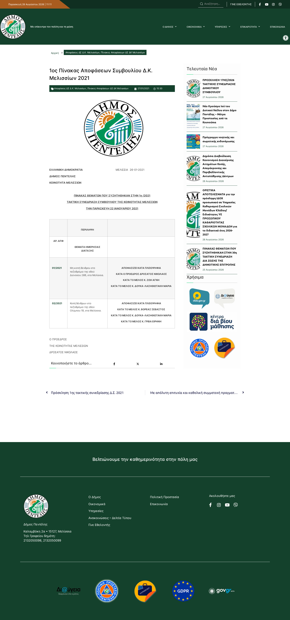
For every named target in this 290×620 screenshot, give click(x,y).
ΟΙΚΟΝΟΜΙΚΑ (194, 26)
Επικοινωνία (159, 504)
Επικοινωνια (277, 26)
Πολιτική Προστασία (164, 497)
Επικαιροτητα (248, 26)
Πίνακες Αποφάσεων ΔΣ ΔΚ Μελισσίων (108, 88)
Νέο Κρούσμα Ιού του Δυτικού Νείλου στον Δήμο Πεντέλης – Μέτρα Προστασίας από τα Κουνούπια (219, 114)
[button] (285, 38)
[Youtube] (266, 4)
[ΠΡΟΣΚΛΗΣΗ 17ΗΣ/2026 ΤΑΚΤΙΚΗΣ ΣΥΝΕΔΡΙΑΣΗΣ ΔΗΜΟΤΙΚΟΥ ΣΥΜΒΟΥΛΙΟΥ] (193, 88)
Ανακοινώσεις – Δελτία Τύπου (109, 518)
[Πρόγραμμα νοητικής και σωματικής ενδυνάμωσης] (193, 141)
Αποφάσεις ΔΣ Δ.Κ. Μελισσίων (70, 88)
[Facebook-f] (259, 4)
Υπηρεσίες (96, 511)
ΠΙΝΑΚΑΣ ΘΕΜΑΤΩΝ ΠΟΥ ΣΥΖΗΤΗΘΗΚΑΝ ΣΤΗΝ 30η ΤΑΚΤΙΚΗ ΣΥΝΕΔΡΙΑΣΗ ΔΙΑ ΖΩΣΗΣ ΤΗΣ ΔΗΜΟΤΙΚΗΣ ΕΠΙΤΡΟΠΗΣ (220, 256)
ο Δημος (168, 26)
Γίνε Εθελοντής (99, 525)
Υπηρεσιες (221, 26)
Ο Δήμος (94, 497)
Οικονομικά (96, 504)
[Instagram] (273, 4)
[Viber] (280, 4)
